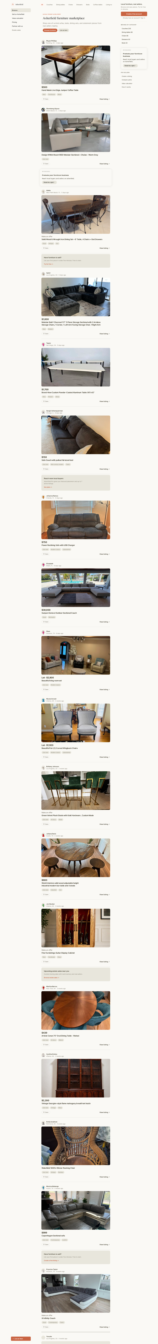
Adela (48, 190)
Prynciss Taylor (52, 1269)
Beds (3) (124, 43)
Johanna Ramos (52, 496)
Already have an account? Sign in (134, 18)
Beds (88, 4)
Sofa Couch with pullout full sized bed (57, 460)
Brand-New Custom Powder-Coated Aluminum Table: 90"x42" (68, 392)
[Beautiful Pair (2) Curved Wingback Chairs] (75, 723)
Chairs (70, 4)
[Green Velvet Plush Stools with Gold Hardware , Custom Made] (75, 790)
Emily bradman (51, 1122)
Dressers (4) (126, 39)
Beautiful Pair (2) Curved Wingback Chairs (60, 748)
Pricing (14, 22)
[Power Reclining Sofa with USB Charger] (75, 520)
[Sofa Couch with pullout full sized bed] (75, 435)
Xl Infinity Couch (48, 1318)
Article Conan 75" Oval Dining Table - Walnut (60, 1036)
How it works (126, 87)
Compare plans (127, 80)
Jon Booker (50, 904)
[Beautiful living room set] (75, 655)
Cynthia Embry (51, 1054)
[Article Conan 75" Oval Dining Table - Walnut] (75, 1010)
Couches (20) (126, 28)
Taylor (48, 343)
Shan (48, 631)
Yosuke (49, 1336)
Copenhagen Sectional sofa (53, 1236)
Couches (50, 4)
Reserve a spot (49, 182)
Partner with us (17, 26)
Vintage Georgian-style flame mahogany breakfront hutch (66, 1103)
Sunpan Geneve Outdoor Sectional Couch (59, 613)
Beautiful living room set (52, 681)
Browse (14, 10)
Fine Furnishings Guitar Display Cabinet (58, 953)
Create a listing (127, 76)
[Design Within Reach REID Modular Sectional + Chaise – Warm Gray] (75, 132)
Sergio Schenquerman (54, 411)
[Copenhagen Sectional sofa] (75, 1210)
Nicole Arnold (51, 699)
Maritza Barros (51, 986)
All (42, 4)
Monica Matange (52, 1186)
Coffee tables (97, 4)
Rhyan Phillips (51, 41)
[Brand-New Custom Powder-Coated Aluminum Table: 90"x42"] (75, 367)
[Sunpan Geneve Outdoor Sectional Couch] (75, 587)
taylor (48, 273)
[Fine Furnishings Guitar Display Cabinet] (75, 928)
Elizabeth (49, 563)
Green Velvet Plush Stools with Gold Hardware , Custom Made (68, 815)
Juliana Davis (51, 834)
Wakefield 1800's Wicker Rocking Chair (58, 1168)
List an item (19, 1339)
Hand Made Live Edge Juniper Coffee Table (60, 90)
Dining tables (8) (127, 32)
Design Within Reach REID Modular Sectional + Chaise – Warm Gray (70, 155)
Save (46, 99)
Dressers (79, 4)
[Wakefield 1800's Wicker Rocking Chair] (75, 1146)
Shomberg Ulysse (52, 108)
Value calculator (17, 18)
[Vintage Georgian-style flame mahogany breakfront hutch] (75, 1078)
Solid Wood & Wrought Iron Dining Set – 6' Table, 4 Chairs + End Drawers (72, 239)
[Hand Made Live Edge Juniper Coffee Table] (75, 65)
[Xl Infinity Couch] (75, 1293)
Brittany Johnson (52, 766)
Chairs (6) (125, 36)
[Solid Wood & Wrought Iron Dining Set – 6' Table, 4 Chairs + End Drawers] (75, 214)
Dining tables (60, 4)
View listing (104, 99)
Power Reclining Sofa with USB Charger (58, 545)
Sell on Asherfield (18, 14)
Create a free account (134, 14)
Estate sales (16, 30)
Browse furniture (50, 30)
